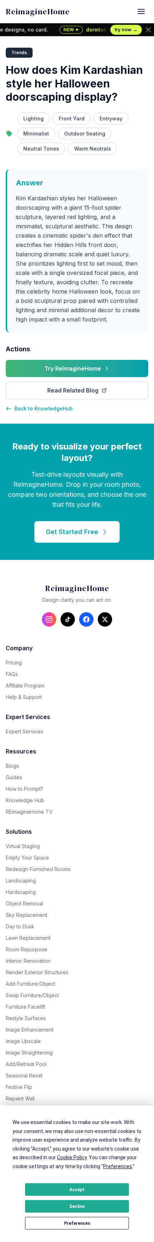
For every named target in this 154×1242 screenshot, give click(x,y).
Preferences (77, 1223)
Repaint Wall (20, 1098)
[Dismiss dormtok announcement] (148, 29)
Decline (77, 1206)
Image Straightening (29, 1053)
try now (126, 29)
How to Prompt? (24, 789)
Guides (14, 777)
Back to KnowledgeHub (43, 408)
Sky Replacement (26, 915)
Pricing (14, 663)
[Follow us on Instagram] (49, 619)
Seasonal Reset (24, 1075)
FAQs (12, 674)
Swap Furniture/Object (32, 995)
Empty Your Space (27, 858)
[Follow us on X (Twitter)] (105, 619)
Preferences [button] (117, 1166)
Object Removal (24, 903)
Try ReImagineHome (72, 368)
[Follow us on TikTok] (68, 619)
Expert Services (24, 731)
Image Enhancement (29, 1030)
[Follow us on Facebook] (86, 619)
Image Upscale (23, 1041)
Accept (77, 1189)
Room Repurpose (26, 949)
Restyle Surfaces (26, 1018)
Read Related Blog (72, 390)
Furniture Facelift (25, 1007)
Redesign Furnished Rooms (38, 869)
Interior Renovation (28, 961)
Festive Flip (19, 1087)
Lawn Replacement (28, 938)
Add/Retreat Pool (26, 1064)
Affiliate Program (25, 685)
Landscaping (21, 880)
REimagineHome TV (29, 812)
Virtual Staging (23, 846)
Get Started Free (72, 532)
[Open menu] (141, 11)
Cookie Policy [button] (72, 1157)
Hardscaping (21, 892)
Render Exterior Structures (37, 972)
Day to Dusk (20, 926)
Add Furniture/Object (30, 984)
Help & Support (24, 697)
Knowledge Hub (25, 800)
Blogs (12, 766)
